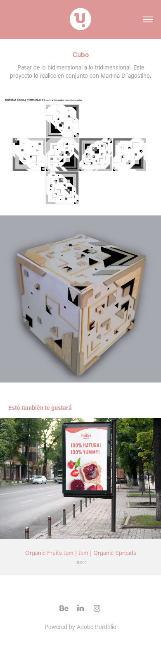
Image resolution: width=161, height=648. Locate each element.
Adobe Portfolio (96, 627)
